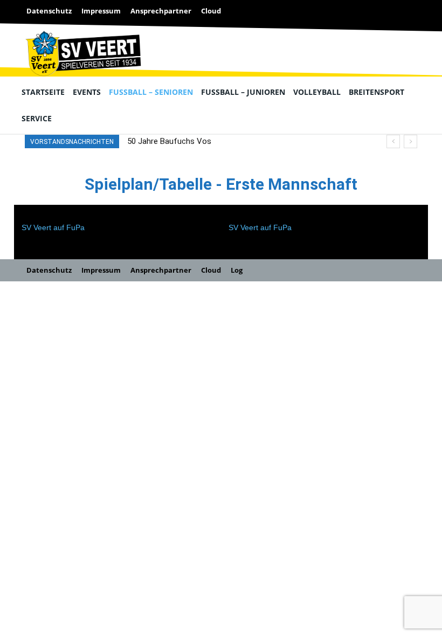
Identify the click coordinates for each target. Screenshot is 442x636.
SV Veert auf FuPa (53, 227)
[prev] (393, 141)
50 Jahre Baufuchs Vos (169, 141)
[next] (410, 141)
